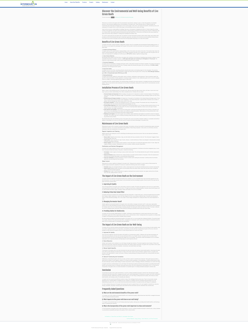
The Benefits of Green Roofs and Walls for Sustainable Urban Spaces (118, 316)
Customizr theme (119, 327)
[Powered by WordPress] (108, 327)
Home (66, 2)
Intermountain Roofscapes (128, 17)
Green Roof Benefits (75, 2)
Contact (112, 2)
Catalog (97, 2)
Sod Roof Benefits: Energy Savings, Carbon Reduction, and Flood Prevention (143, 318)
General (112, 17)
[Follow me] (244, 3)
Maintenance (105, 2)
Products (84, 2)
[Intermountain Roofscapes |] (28, 3)
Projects (91, 2)
